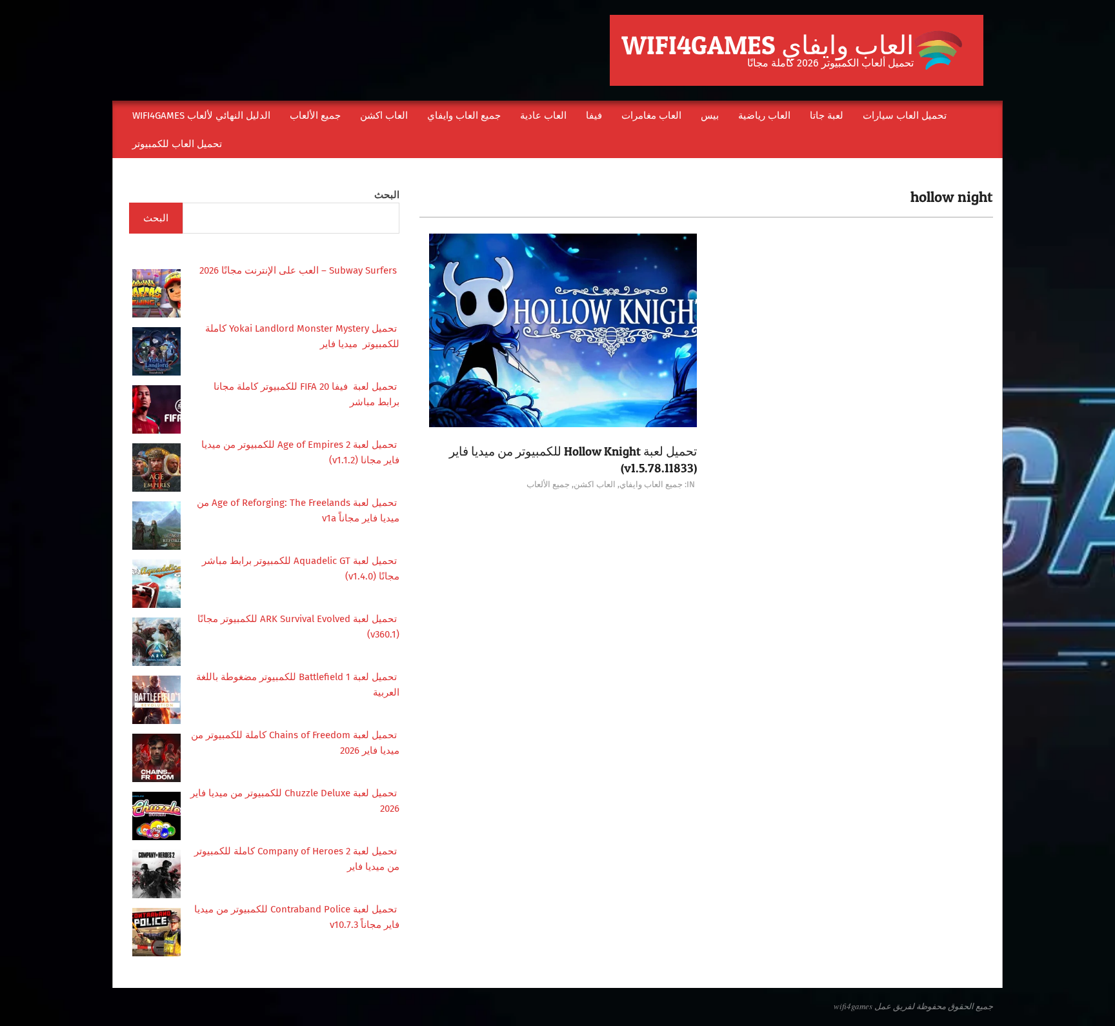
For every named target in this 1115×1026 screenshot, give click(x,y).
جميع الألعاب (548, 484)
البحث (386, 195)
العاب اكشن (595, 484)
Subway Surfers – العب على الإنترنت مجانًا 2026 (299, 270)
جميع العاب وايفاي (651, 484)
